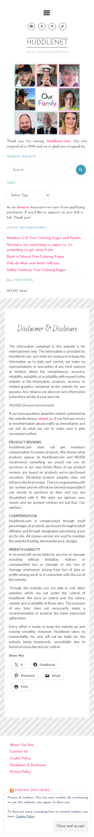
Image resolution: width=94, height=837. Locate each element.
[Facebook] (31, 26)
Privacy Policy (20, 772)
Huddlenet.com (58, 141)
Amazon (23, 207)
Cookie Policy (20, 758)
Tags (11, 182)
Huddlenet (47, 42)
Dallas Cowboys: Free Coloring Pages (36, 270)
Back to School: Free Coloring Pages (35, 256)
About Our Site (22, 745)
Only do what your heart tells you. (33, 263)
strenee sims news (32, 790)
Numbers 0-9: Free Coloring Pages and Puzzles (44, 238)
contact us (45, 418)
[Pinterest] (52, 26)
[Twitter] (41, 26)
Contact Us (19, 751)
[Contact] (62, 26)
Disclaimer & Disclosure (28, 765)
